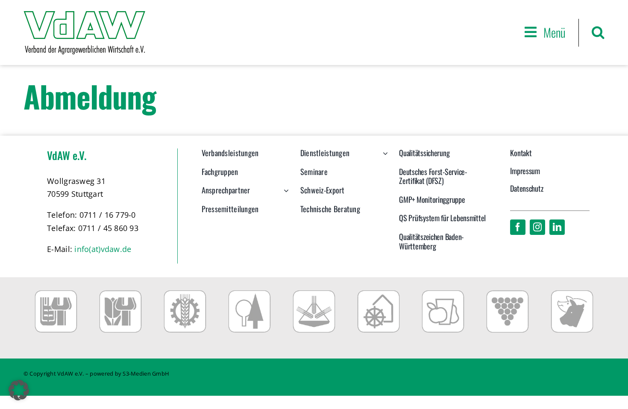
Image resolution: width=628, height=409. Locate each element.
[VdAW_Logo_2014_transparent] (84, 15)
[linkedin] (557, 227)
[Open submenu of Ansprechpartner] (284, 195)
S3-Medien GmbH (146, 373)
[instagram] (537, 227)
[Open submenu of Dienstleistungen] (383, 157)
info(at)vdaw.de (102, 249)
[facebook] (517, 227)
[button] (598, 32)
